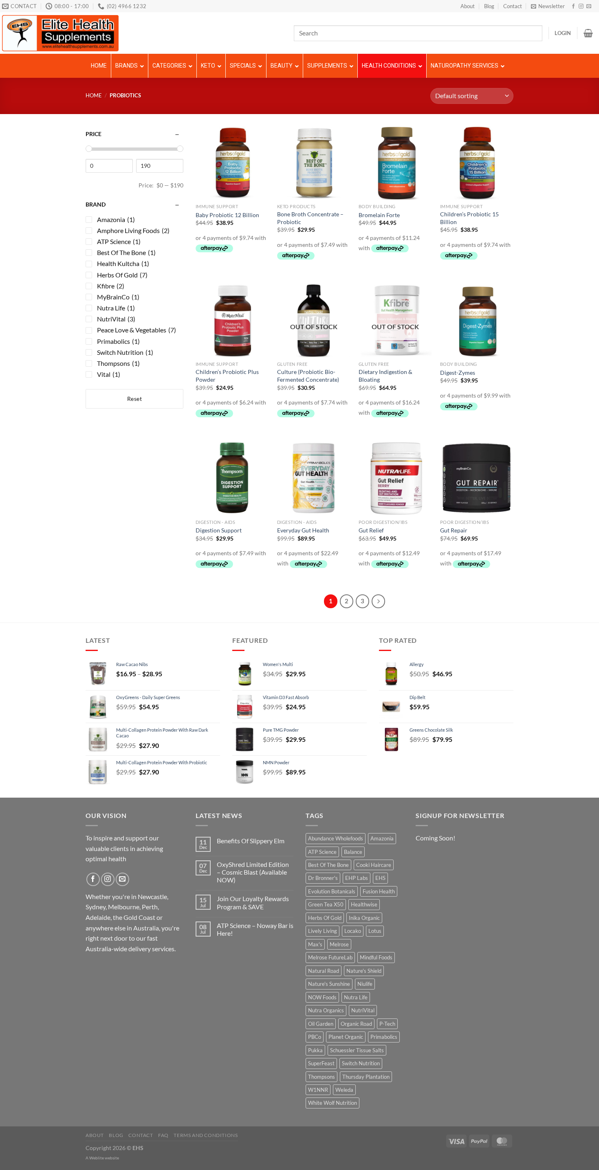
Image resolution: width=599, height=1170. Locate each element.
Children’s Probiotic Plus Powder (227, 375)
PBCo (314, 1037)
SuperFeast (321, 1063)
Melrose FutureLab (330, 957)
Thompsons (321, 1076)
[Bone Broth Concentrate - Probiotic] (313, 163)
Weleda (344, 1089)
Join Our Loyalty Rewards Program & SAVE (253, 902)
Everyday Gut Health (303, 530)
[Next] (378, 601)
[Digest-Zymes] (476, 320)
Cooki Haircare (373, 865)
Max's (315, 944)
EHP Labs (356, 878)
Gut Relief (371, 530)
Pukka (315, 1050)
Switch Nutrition (361, 1063)
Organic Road (356, 1023)
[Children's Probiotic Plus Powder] (232, 320)
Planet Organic (345, 1037)
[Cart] (588, 33)
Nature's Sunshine (329, 984)
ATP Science (322, 852)
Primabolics (383, 1037)
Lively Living (322, 931)
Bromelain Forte (379, 214)
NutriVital (362, 1010)
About (467, 6)
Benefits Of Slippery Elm (250, 841)
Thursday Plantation (366, 1076)
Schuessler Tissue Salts (357, 1050)
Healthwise (364, 904)
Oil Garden (320, 1023)
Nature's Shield (363, 971)
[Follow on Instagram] (581, 6)
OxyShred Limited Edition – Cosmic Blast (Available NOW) (253, 872)
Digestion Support (219, 530)
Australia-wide (106, 948)
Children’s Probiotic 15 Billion (469, 218)
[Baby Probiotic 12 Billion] (232, 163)
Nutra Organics (326, 1010)
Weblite (96, 1157)
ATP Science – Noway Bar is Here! (255, 929)
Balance (353, 852)
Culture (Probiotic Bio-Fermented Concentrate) (308, 375)
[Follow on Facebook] (573, 6)
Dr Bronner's (323, 878)
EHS (380, 878)
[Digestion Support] (232, 478)
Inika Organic (364, 918)
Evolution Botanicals (331, 891)
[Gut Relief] (395, 478)
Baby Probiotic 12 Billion (227, 214)
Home (94, 95)
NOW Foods (322, 997)
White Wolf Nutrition (332, 1103)
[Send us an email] (588, 6)
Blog (489, 6)
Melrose (339, 944)
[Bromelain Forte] (395, 163)
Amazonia (382, 838)
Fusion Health (379, 891)
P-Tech (387, 1023)
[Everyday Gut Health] (313, 478)
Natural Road (323, 971)
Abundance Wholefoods (335, 838)
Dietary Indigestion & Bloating (385, 375)
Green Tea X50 (326, 904)
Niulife (364, 984)
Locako (352, 931)
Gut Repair (453, 530)
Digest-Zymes (457, 372)
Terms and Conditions (206, 1135)
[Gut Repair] (476, 478)
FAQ (163, 1135)
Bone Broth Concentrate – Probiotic (310, 218)
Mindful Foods (376, 957)
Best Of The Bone (328, 865)
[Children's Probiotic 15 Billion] (476, 163)
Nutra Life (356, 997)
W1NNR (318, 1089)
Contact (512, 6)
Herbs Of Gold (324, 918)
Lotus (374, 931)
